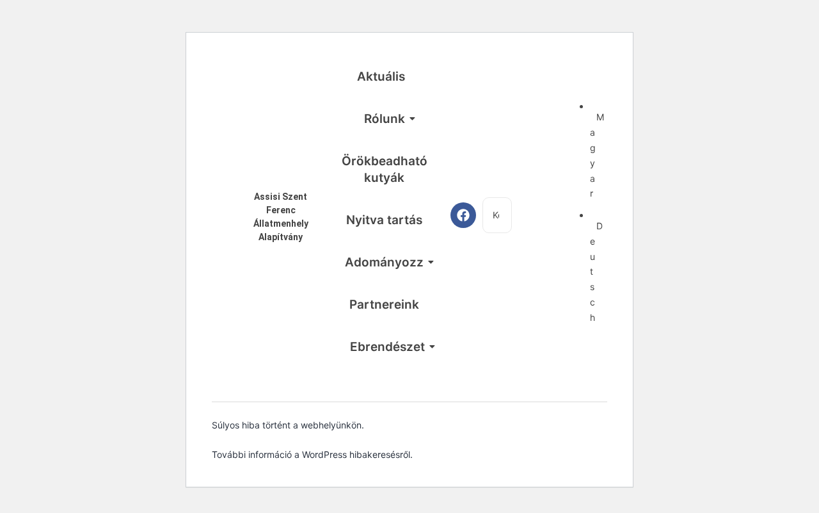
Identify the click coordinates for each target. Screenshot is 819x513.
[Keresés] (529, 215)
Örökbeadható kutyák (384, 169)
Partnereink (384, 304)
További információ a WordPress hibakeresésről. (312, 454)
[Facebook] (463, 215)
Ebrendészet (387, 346)
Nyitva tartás (384, 220)
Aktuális (381, 76)
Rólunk (384, 118)
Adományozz (384, 262)
